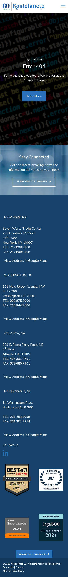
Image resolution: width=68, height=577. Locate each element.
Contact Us (8, 567)
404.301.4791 (20, 359)
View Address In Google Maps (25, 261)
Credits (19, 567)
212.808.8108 (20, 252)
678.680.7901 (20, 363)
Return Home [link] (34, 96)
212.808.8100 (20, 247)
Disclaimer (54, 564)
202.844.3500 (20, 305)
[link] (23, 6)
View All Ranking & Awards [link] (32, 554)
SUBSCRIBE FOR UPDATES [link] (32, 181)
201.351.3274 (20, 421)
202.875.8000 (20, 301)
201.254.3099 (20, 417)
